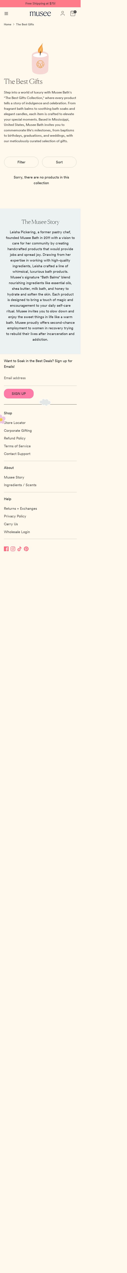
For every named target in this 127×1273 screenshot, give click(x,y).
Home (7, 24)
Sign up (19, 394)
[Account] (63, 12)
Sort (59, 162)
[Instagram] (13, 549)
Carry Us (11, 524)
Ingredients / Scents (20, 485)
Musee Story (14, 477)
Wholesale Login (17, 532)
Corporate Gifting (18, 430)
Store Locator (15, 423)
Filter (21, 162)
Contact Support (17, 454)
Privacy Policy (15, 516)
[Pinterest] (26, 549)
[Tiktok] (19, 549)
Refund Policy (15, 438)
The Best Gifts (25, 24)
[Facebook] (6, 549)
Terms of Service (17, 446)
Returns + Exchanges (20, 508)
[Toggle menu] (6, 13)
